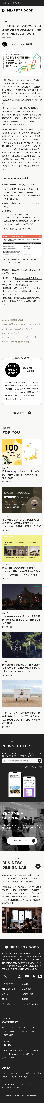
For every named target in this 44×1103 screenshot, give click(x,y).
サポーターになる (21, 841)
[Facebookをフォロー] (12, 976)
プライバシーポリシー (10, 1004)
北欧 (27, 1073)
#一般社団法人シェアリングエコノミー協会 (21, 324)
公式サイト (23, 229)
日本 (11, 1073)
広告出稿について (8, 989)
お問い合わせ (7, 994)
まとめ (4, 1031)
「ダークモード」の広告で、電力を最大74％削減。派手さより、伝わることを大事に (21, 619)
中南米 (4, 1077)
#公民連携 (12, 320)
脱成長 (12, 1058)
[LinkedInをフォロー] (40, 976)
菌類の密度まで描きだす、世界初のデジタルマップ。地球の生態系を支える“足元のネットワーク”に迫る (21, 668)
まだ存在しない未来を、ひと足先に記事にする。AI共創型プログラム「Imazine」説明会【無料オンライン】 (22, 523)
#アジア (29, 329)
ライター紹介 (27, 989)
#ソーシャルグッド (10, 333)
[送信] (39, 761)
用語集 (4, 999)
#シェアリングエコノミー (13, 329)
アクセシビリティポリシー (31, 1004)
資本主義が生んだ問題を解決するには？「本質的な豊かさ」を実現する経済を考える (21, 301)
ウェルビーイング (28, 1054)
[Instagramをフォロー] (19, 976)
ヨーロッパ (19, 1073)
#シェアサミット (22, 342)
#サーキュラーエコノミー (13, 337)
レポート (34, 1028)
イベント (24, 1031)
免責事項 (25, 999)
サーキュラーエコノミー (11, 1054)
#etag (4, 320)
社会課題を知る (27, 994)
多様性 (4, 1058)
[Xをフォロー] (5, 976)
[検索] (39, 10)
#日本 (28, 337)
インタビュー (23, 1028)
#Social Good (8, 342)
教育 (27, 1050)
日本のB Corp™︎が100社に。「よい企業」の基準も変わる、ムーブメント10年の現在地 (21, 474)
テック (21, 1050)
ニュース (5, 21)
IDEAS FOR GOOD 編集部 (20, 44)
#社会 (33, 337)
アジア (4, 1073)
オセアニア (23, 1077)
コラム (13, 1028)
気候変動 (35, 1050)
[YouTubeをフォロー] (26, 976)
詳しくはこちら (31, 767)
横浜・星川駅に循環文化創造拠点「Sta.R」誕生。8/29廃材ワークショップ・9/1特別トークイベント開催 (21, 571)
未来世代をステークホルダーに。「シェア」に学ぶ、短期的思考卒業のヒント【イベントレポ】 (21, 291)
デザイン (13, 1050)
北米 (39, 1073)
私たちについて (8, 984)
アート (4, 1050)
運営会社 (25, 984)
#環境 (20, 320)
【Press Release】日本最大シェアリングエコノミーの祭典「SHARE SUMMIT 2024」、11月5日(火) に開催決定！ (22, 281)
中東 (33, 1073)
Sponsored (14, 1031)
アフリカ (13, 1077)
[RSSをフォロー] (33, 976)
